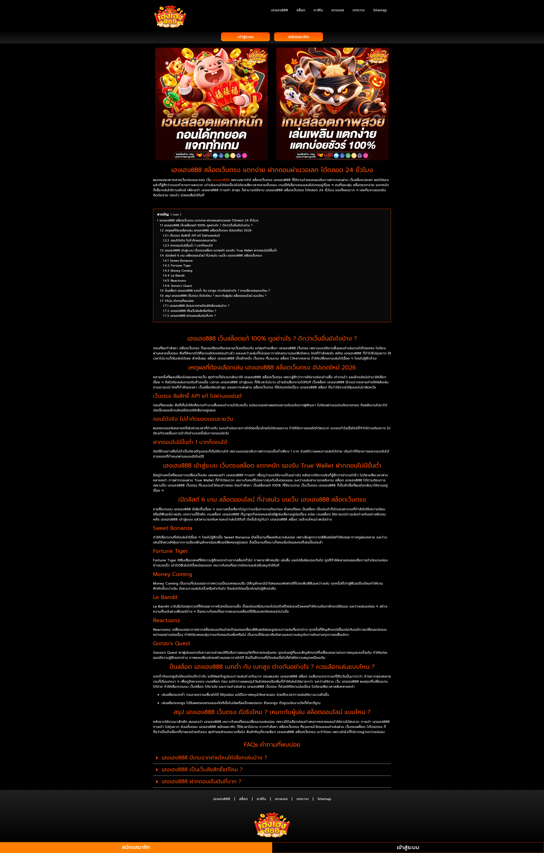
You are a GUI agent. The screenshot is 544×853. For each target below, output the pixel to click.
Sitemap (380, 10)
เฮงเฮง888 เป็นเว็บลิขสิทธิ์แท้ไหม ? (202, 770)
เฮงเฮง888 (279, 10)
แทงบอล (338, 10)
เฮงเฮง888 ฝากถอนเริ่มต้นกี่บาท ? (201, 781)
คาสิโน (318, 10)
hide (176, 215)
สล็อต (300, 10)
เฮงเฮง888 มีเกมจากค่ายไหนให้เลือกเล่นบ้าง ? (214, 758)
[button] (272, 758)
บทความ (359, 10)
